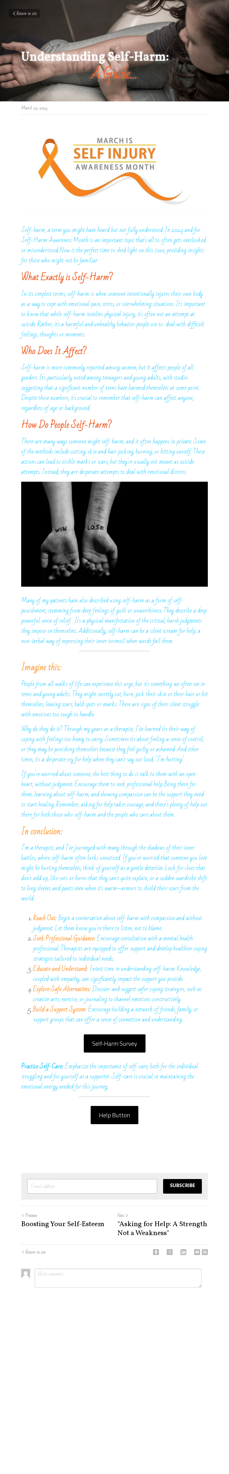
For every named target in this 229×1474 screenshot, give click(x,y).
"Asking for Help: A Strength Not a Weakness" (162, 1229)
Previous (31, 1215)
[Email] (197, 1252)
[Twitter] (170, 1252)
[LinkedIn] (183, 1252)
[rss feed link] (205, 1252)
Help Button (114, 1115)
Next (120, 1215)
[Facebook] (156, 1252)
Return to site (27, 13)
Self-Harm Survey (114, 1043)
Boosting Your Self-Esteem (62, 1224)
